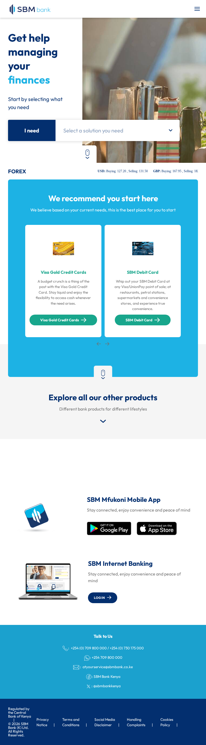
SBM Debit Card (139, 320)
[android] (109, 528)
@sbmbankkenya (107, 685)
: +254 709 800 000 (106, 657)
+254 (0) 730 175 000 (127, 648)
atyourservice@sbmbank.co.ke (107, 666)
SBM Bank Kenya (107, 676)
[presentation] (99, 344)
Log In (99, 598)
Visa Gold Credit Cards (59, 320)
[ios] (157, 528)
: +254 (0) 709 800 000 (87, 648)
